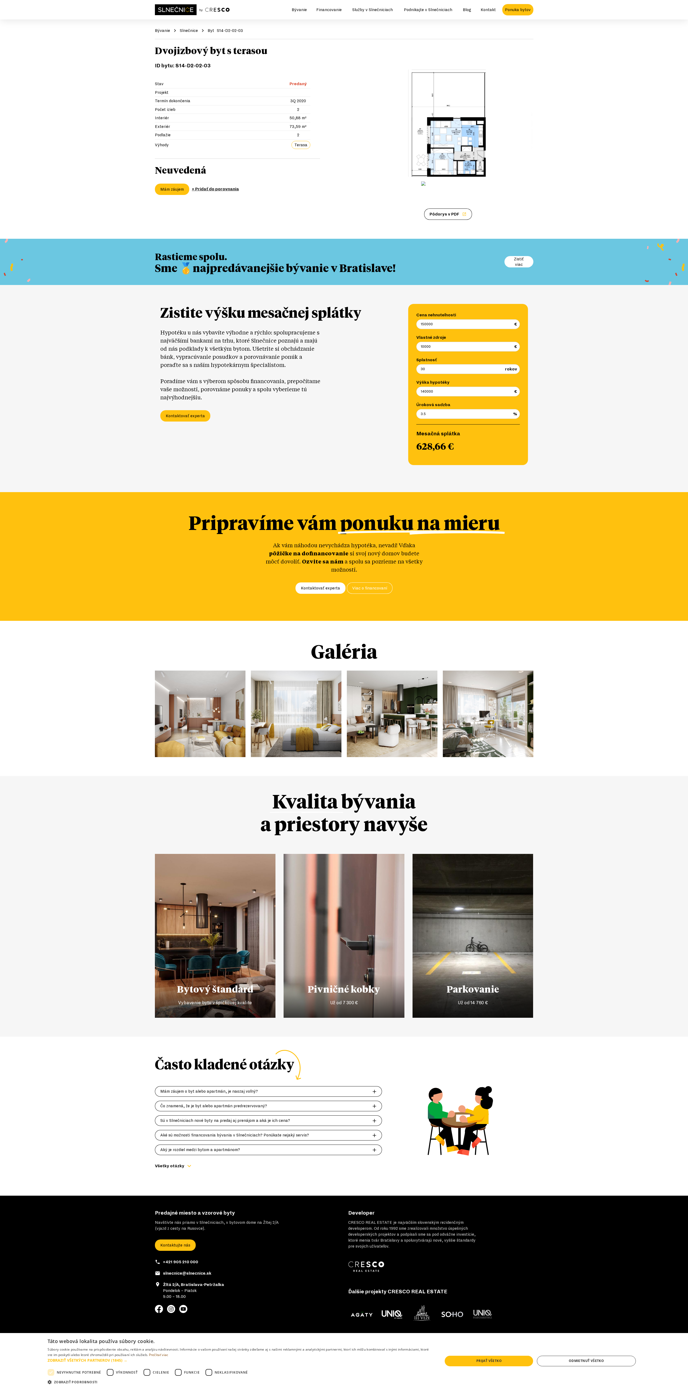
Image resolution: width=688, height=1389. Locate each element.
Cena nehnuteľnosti (436, 315)
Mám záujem (172, 189)
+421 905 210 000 (180, 1262)
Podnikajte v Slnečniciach (428, 10)
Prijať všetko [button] (489, 1360)
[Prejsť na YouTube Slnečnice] (183, 1309)
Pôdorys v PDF (444, 214)
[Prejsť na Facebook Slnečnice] (159, 1309)
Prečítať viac (158, 1354)
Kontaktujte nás (175, 1245)
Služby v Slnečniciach (372, 10)
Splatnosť (426, 360)
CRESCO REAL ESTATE (370, 1222)
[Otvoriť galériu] (448, 112)
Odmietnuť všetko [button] (586, 1360)
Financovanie (329, 10)
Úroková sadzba (433, 405)
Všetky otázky (169, 1166)
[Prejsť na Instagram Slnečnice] (171, 1309)
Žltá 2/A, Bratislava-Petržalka (193, 1284)
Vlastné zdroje (431, 337)
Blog (467, 10)
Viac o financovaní (369, 588)
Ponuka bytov (518, 10)
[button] (239, 1360)
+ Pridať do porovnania (215, 189)
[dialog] (344, 1361)
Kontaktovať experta (185, 416)
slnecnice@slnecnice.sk (187, 1273)
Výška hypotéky (433, 382)
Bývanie (299, 10)
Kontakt (488, 10)
